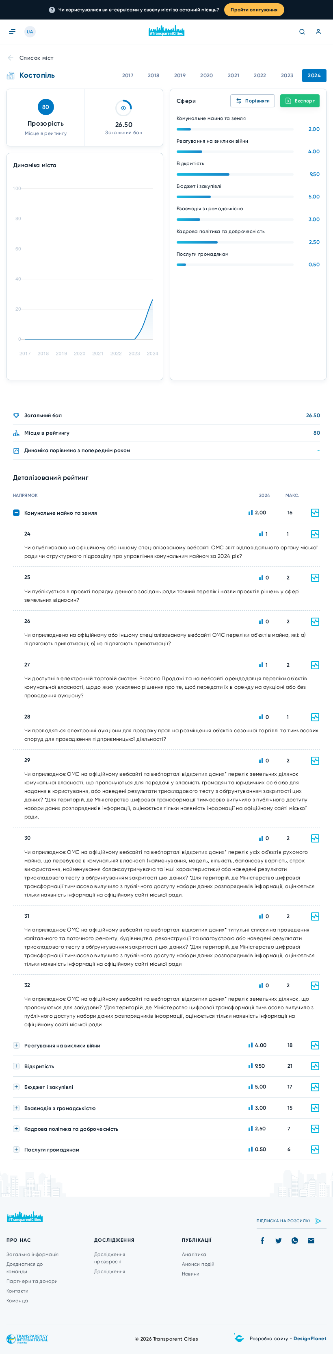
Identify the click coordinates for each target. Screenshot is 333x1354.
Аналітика (194, 1254)
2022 (260, 75)
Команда (17, 1301)
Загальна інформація (32, 1254)
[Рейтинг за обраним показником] (315, 534)
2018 (154, 75)
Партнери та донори (32, 1281)
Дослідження (109, 1271)
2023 (287, 75)
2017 (128, 75)
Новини (191, 1274)
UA (30, 32)
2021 (234, 75)
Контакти (17, 1291)
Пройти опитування (254, 10)
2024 (314, 75)
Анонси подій (198, 1264)
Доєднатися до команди (24, 1267)
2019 (180, 75)
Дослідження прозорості (109, 1258)
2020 (206, 75)
